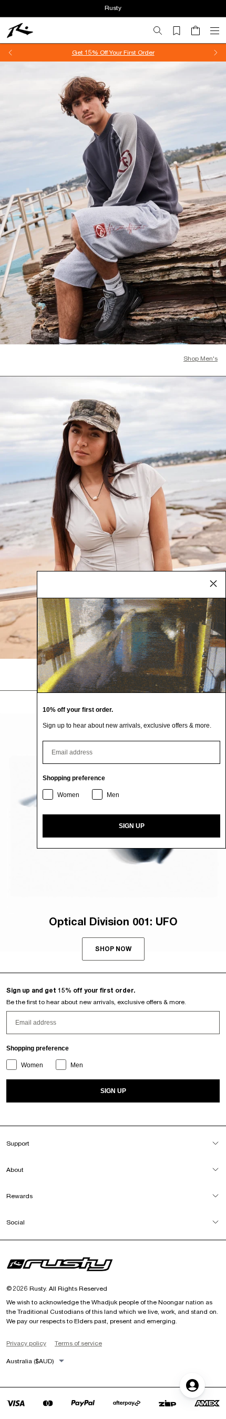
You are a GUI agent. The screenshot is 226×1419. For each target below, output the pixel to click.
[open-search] (161, 30)
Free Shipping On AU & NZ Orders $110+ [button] (113, 52)
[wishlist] (180, 30)
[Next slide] (215, 52)
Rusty (113, 8)
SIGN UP (113, 1091)
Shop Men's (200, 358)
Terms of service (78, 1343)
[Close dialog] (213, 583)
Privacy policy (26, 1343)
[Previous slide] (10, 52)
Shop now (113, 949)
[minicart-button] (199, 30)
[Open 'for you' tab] (192, 1385)
